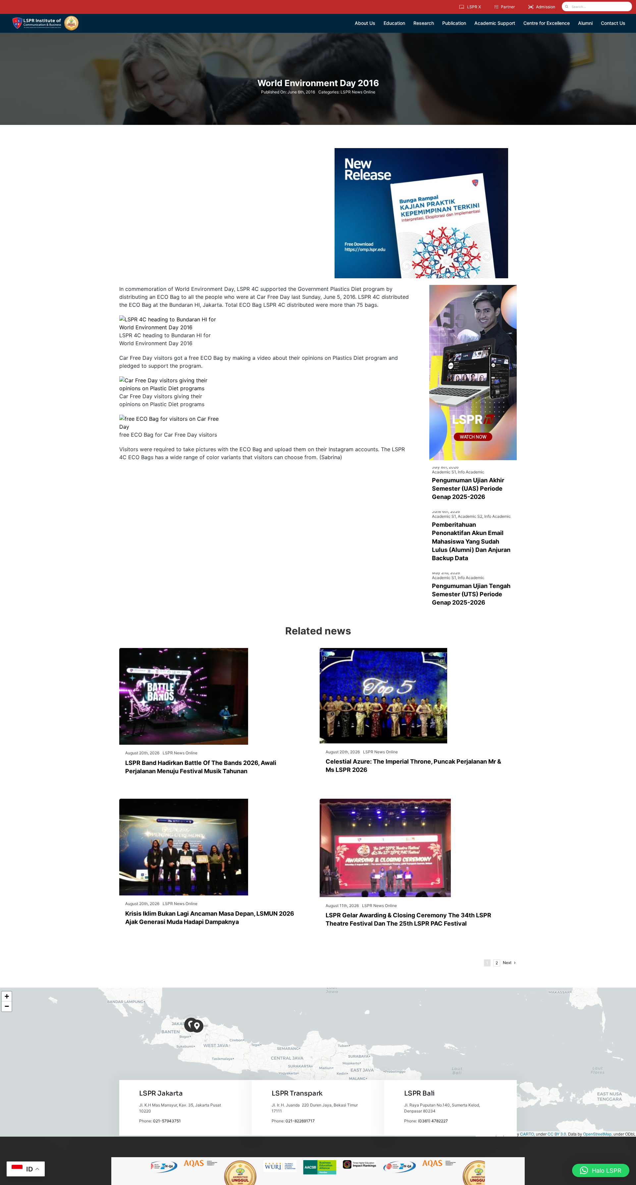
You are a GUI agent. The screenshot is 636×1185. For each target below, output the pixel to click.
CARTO (527, 1134)
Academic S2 (470, 516)
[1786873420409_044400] (383, 650)
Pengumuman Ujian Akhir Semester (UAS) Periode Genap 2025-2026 (468, 488)
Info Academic (471, 471)
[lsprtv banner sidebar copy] (473, 287)
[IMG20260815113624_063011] (183, 650)
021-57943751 (167, 1120)
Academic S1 (444, 471)
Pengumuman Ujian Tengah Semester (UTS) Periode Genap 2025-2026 (471, 594)
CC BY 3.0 (557, 1134)
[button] (196, 1026)
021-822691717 (300, 1120)
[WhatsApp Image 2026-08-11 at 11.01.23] (385, 801)
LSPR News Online (358, 91)
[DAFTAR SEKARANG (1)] (45, 18)
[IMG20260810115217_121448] (183, 801)
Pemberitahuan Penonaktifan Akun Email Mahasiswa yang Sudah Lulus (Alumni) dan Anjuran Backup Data (471, 541)
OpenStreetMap (597, 1134)
